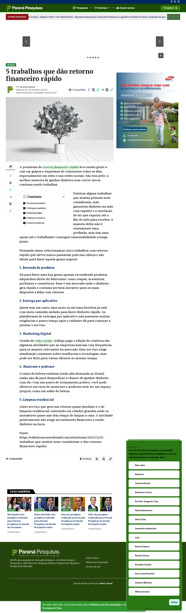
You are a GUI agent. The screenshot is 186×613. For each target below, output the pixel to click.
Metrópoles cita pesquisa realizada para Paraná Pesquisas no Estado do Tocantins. (18, 521)
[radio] (132, 465)
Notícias (11, 65)
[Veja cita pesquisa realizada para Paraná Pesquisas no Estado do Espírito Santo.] (73, 504)
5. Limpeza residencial (35, 223)
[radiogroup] (154, 528)
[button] (170, 8)
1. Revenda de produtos (36, 203)
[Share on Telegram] (102, 89)
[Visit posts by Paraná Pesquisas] (10, 89)
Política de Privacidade (105, 604)
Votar (174, 602)
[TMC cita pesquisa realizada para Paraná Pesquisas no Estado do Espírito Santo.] (100, 504)
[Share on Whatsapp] (98, 89)
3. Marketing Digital (34, 213)
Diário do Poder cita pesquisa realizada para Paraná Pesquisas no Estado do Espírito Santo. (45, 521)
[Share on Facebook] (89, 89)
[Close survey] (179, 443)
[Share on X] (93, 89)
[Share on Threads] (107, 89)
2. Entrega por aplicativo (36, 208)
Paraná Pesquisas (27, 87)
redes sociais (43, 341)
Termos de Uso (51, 608)
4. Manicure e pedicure (35, 218)
